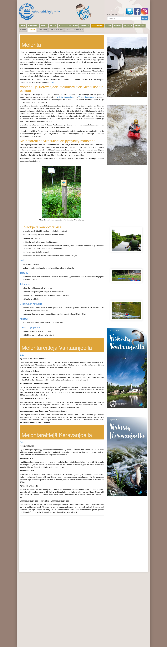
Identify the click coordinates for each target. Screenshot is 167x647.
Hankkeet (117, 26)
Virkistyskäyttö (97, 26)
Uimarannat (42, 30)
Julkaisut (53, 26)
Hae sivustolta (112, 14)
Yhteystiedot (140, 26)
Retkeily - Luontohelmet (74, 30)
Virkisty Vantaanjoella (65, 97)
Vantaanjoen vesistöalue (68, 26)
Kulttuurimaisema (56, 30)
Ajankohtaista (33, 26)
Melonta (32, 30)
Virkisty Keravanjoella (87, 97)
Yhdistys (44, 26)
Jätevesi (108, 26)
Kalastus (23, 30)
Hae (145, 18)
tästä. (52, 82)
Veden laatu (84, 26)
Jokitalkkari (128, 26)
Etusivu (22, 26)
